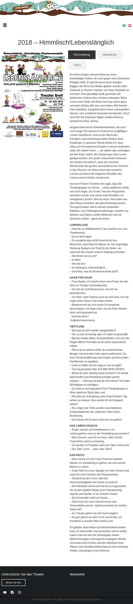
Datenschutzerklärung (88, 599)
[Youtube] (5, 592)
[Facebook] (12, 592)
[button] (5, 25)
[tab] (82, 54)
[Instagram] (19, 592)
